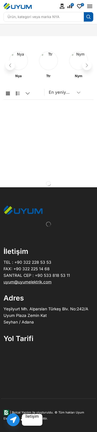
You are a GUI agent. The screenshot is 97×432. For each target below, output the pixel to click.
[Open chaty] (13, 419)
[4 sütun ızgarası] (8, 93)
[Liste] (17, 93)
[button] (62, 6)
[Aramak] (88, 17)
